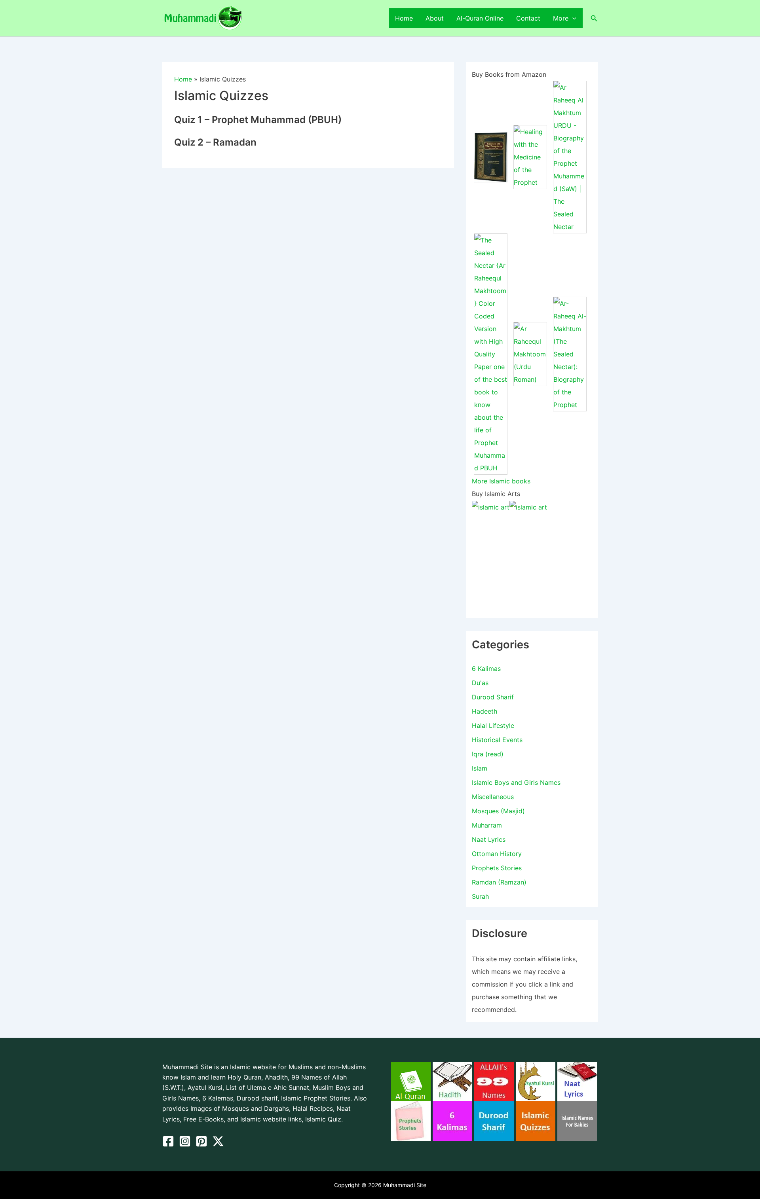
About (435, 18)
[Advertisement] (532, 562)
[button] (572, 18)
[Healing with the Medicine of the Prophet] (530, 156)
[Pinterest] (201, 1141)
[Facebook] (168, 1141)
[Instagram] (185, 1141)
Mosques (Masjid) (498, 811)
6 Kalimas (486, 668)
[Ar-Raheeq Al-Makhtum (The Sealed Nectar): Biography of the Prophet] (570, 353)
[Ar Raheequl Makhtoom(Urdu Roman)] (530, 353)
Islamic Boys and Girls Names (516, 782)
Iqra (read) (488, 754)
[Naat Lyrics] (577, 1081)
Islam (479, 768)
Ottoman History (497, 854)
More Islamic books (501, 481)
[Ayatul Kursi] (535, 1081)
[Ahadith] (452, 1081)
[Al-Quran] (411, 1081)
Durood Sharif (493, 697)
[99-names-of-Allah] (494, 1081)
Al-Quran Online (480, 18)
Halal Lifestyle (493, 725)
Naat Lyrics (488, 839)
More (560, 18)
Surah (480, 896)
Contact (528, 18)
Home (404, 18)
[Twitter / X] (218, 1141)
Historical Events (497, 740)
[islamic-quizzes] (535, 1120)
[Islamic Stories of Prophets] (411, 1120)
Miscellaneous (493, 797)
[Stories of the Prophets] (490, 156)
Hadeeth (484, 711)
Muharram (487, 825)
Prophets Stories (497, 868)
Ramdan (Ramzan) (499, 882)
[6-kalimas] (452, 1120)
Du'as (480, 683)
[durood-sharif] (494, 1120)
